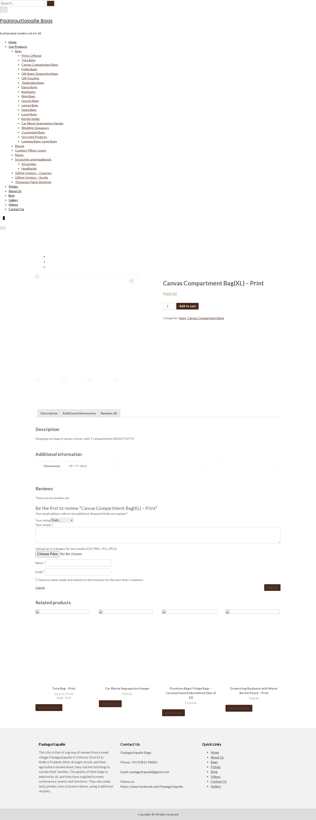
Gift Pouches (30, 78)
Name (40, 563)
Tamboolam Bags (32, 82)
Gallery (13, 200)
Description (49, 413)
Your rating (42, 520)
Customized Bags (33, 132)
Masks (19, 155)
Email (39, 572)
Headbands (29, 168)
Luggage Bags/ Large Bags (39, 141)
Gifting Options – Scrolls (31, 177)
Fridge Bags (29, 69)
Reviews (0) (109, 413)
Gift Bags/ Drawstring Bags (39, 73)
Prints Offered (31, 55)
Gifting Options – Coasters (33, 173)
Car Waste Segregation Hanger (42, 123)
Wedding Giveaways (35, 128)
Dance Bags (29, 87)
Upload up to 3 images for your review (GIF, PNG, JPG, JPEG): (76, 548)
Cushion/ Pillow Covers (30, 150)
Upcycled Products (34, 137)
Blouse (19, 146)
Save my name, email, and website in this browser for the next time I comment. (91, 580)
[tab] (49, 413)
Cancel (40, 587)
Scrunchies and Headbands (33, 159)
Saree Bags (29, 110)
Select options (48, 707)
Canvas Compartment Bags (39, 64)
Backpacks (28, 91)
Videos (13, 204)
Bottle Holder (30, 119)
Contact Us (16, 209)
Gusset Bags (30, 101)
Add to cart (187, 306)
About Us (15, 191)
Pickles (13, 186)
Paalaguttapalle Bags (26, 20)
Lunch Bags (29, 114)
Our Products (18, 46)
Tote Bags (28, 60)
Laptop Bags (29, 105)
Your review (44, 525)
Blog (12, 195)
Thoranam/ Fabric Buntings (33, 182)
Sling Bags (28, 96)
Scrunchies (28, 164)
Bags (18, 51)
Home (13, 42)
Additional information (79, 413)
